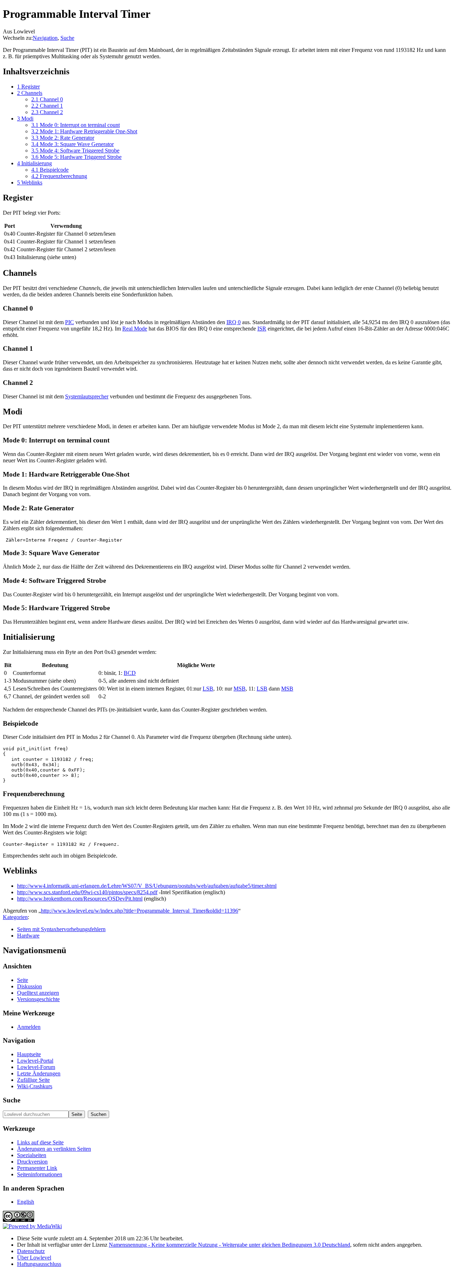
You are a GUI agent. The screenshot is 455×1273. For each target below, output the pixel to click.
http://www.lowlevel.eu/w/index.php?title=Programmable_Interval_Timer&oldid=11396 (139, 911)
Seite (22, 980)
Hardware (28, 936)
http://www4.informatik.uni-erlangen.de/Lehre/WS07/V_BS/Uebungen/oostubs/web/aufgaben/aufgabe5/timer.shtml (147, 886)
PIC (69, 322)
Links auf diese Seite (40, 1142)
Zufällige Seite (33, 1080)
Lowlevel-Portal (35, 1061)
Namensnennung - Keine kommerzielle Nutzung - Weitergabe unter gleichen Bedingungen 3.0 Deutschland (229, 1245)
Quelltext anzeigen (38, 993)
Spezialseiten (31, 1155)
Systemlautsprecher (86, 396)
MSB (240, 689)
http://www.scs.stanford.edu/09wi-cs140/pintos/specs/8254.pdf (87, 892)
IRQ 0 (233, 322)
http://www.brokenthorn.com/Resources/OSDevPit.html (80, 899)
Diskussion (29, 986)
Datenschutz (31, 1251)
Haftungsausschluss (39, 1264)
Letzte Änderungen (38, 1073)
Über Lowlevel (34, 1258)
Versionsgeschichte (38, 999)
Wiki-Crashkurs (34, 1086)
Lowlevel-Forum (36, 1067)
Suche (67, 38)
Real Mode (134, 329)
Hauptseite (29, 1054)
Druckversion (32, 1162)
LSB (208, 689)
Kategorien (15, 917)
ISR (261, 329)
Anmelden (29, 1027)
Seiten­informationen (39, 1174)
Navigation (45, 38)
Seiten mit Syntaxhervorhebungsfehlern (61, 929)
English (25, 1202)
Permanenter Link (37, 1168)
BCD (130, 673)
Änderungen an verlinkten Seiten (54, 1149)
